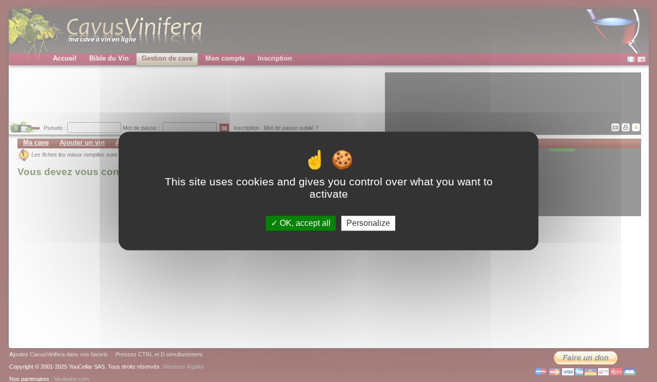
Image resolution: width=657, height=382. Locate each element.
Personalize (368, 223)
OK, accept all (304, 223)
